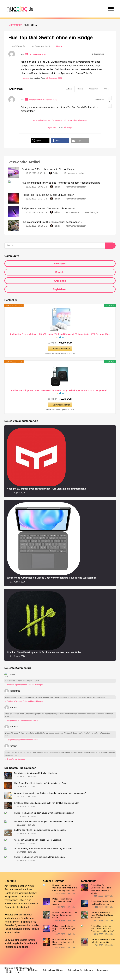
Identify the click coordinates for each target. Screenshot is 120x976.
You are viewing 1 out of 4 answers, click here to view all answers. (60, 120)
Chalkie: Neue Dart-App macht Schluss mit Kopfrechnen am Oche (44, 652)
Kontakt (60, 272)
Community (15, 24)
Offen (106, 89)
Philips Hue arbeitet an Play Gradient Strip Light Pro (63, 928)
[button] (40, 140)
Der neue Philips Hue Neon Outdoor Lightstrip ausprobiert (102, 915)
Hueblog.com (11, 947)
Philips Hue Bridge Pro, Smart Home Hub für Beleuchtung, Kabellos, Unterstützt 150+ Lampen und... (60, 390)
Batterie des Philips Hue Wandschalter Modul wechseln (40, 830)
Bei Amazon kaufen (61, 348)
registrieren (52, 127)
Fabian (56, 173)
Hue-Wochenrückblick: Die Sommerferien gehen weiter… (64, 915)
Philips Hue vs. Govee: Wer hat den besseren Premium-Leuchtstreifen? (102, 928)
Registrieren (60, 289)
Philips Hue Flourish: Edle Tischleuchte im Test (102, 902)
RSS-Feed (33, 970)
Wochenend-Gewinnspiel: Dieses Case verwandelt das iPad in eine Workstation (51, 577)
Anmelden (60, 280)
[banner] (19, 9)
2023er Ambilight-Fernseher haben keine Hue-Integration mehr (43, 848)
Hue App (60, 46)
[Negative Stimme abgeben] (110, 106)
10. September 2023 (54, 78)
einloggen (68, 127)
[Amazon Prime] (60, 338)
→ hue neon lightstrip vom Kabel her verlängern (23, 685)
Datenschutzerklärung (53, 970)
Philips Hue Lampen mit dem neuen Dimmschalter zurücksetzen (44, 813)
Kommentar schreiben (74, 173)
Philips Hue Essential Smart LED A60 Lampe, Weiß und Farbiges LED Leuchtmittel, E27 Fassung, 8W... (60, 334)
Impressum (102, 970)
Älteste (69, 89)
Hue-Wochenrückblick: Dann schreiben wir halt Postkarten (63, 942)
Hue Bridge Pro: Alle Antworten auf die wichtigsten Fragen (41, 783)
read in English (92, 212)
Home (9, 970)
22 (26, 54)
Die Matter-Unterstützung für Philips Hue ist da (36, 773)
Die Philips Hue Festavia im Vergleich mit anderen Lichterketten (43, 821)
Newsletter (60, 263)
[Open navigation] (110, 8)
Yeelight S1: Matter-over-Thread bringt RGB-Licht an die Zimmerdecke (46, 488)
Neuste (80, 89)
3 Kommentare (72, 212)
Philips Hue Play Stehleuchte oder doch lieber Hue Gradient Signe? (101, 889)
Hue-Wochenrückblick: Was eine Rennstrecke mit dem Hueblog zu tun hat (64, 888)
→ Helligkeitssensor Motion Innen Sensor (21, 720)
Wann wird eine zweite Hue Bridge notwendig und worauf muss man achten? (50, 793)
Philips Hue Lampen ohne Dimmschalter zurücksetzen (39, 857)
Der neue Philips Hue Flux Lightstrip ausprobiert (103, 940)
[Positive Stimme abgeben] (110, 98)
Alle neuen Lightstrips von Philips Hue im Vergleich (37, 840)
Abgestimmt (93, 89)
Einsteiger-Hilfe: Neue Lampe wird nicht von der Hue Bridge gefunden (46, 803)
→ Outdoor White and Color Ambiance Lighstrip (23, 701)
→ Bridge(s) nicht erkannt (14, 759)
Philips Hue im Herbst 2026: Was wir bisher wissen (62, 901)
